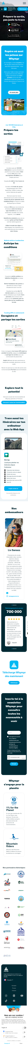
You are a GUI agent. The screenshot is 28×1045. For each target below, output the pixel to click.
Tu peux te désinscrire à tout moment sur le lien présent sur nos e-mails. (14, 752)
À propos (14, 985)
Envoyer (14, 764)
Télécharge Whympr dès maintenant (14, 674)
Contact (14, 990)
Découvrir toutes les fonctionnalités (14, 402)
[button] (24, 3)
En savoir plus (14, 92)
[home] (3, 3)
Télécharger (14, 683)
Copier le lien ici (13, 488)
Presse (14, 988)
